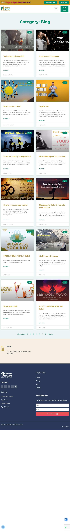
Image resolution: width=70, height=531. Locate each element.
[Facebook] (2, 386)
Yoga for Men (44, 106)
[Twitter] (5, 386)
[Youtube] (16, 386)
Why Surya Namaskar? (12, 106)
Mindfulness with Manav (48, 256)
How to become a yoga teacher (15, 205)
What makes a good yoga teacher (52, 156)
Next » (50, 334)
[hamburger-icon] (56, 8)
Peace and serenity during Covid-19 (17, 156)
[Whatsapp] (9, 386)
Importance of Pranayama (49, 56)
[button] (65, 526)
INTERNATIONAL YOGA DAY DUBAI (16, 256)
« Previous (21, 334)
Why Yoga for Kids (10, 306)
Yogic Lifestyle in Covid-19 (13, 56)
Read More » (6, 70)
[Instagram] (12, 386)
